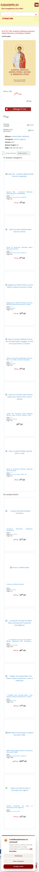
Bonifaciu (14, 534)
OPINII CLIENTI (22, 153)
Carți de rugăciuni (20, 139)
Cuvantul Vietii (15, 811)
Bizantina (14, 419)
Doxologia (14, 645)
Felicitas (13, 700)
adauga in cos (21, 210)
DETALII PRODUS (11, 153)
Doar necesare (18, 861)
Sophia (13, 589)
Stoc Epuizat (21, 265)
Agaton (13, 308)
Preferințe (18, 856)
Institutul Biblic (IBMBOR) (20, 136)
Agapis (13, 363)
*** (12, 196)
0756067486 (7, 18)
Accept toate (18, 866)
